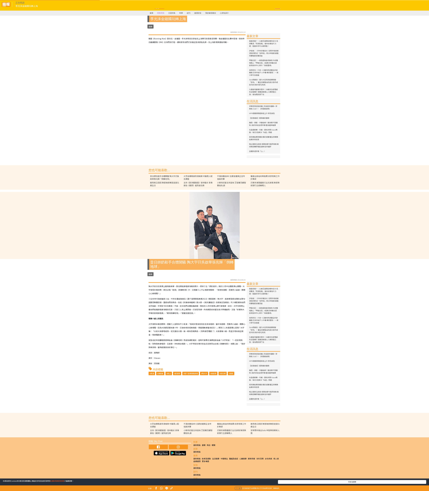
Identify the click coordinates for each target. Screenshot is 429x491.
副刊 (188, 13)
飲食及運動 (206, 458)
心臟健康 (243, 458)
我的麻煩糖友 (210, 13)
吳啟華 (213, 373)
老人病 (276, 458)
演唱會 (160, 373)
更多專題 (205, 461)
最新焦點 (197, 445)
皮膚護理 (197, 461)
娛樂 (150, 26)
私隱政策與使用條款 (57, 481)
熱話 (208, 445)
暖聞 (213, 445)
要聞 (203, 445)
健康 (151, 13)
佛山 (169, 373)
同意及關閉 (352, 482)
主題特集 (171, 13)
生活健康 (215, 458)
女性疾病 (268, 458)
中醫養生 (224, 458)
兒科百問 (260, 458)
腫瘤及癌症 (233, 458)
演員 (231, 373)
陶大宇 (204, 373)
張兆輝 (223, 373)
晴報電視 (160, 13)
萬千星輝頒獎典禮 (191, 373)
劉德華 (177, 373)
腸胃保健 (251, 458)
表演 (152, 373)
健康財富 (197, 13)
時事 (181, 13)
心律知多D (224, 13)
